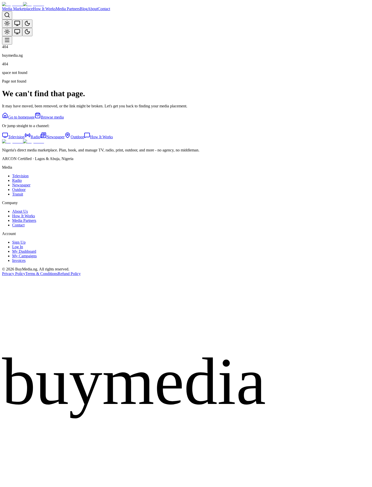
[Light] (7, 24)
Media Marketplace (17, 9)
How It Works (44, 9)
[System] (17, 24)
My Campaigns (24, 256)
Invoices (19, 260)
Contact (104, 9)
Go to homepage (21, 117)
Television (16, 137)
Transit (17, 194)
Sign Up (19, 242)
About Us (20, 211)
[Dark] (27, 24)
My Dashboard (24, 251)
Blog (84, 9)
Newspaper (55, 137)
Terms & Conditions (41, 273)
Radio (35, 137)
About (93, 9)
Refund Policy (69, 273)
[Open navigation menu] (7, 40)
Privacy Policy (13, 273)
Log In (17, 247)
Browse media (52, 117)
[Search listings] (7, 15)
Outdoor (77, 137)
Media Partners (68, 9)
